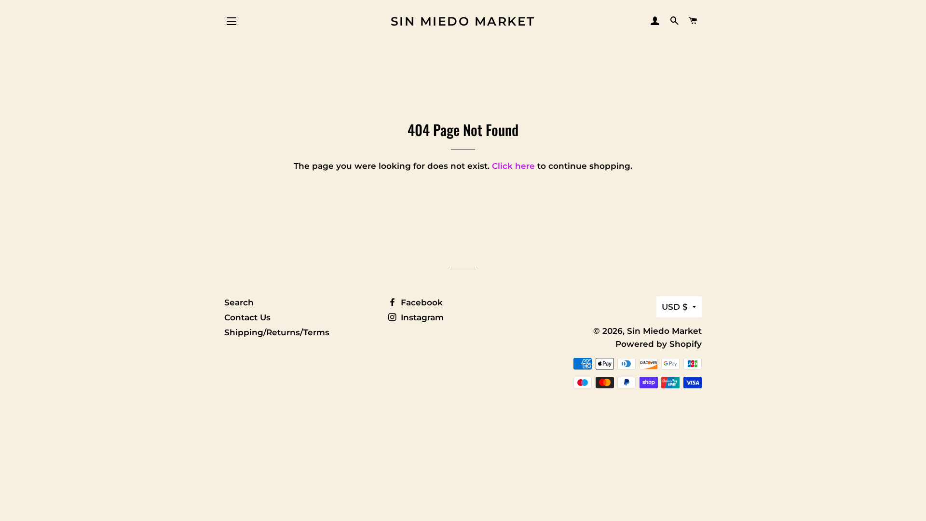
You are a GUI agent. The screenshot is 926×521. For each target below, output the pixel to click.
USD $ (675, 307)
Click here (513, 166)
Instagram (421, 317)
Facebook (420, 302)
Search (239, 302)
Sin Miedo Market (463, 21)
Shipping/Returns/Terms (276, 332)
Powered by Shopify (658, 344)
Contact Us (247, 317)
